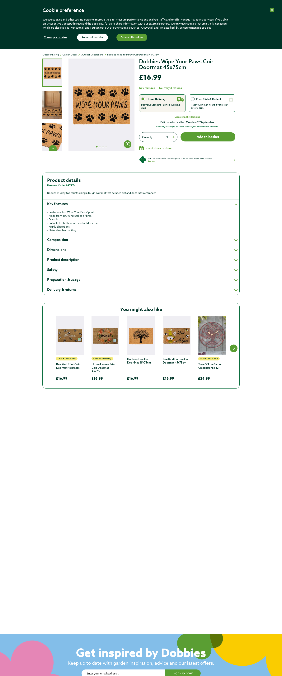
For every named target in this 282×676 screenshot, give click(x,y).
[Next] (53, 148)
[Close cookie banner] (272, 10)
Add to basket (208, 136)
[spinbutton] (167, 137)
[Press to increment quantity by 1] (173, 137)
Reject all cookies (93, 37)
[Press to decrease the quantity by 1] (161, 137)
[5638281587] (105, 335)
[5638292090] (176, 335)
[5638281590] (70, 335)
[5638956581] (212, 335)
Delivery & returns (170, 88)
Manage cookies (55, 37)
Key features (147, 88)
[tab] (52, 73)
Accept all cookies (131, 37)
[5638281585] (141, 335)
